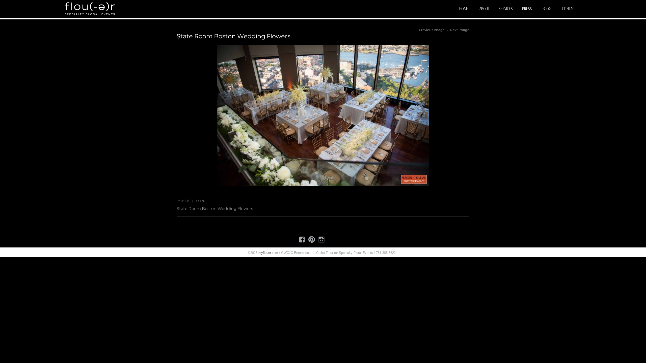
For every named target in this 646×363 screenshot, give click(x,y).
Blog (547, 9)
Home (464, 9)
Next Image (459, 30)
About (484, 9)
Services (506, 9)
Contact (569, 9)
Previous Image (432, 30)
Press (527, 9)
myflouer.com (268, 253)
